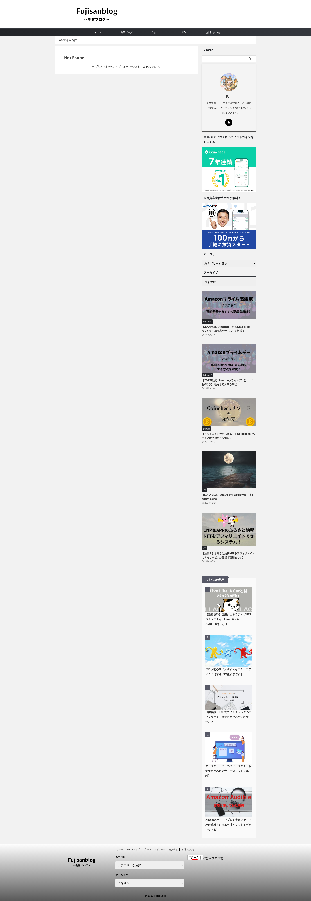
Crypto (155, 32)
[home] (228, 122)
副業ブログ (126, 32)
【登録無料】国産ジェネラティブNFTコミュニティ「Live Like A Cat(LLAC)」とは (228, 619)
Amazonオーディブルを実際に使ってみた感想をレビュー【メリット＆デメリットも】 (228, 824)
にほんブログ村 (213, 858)
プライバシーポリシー (154, 849)
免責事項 (173, 849)
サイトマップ (133, 849)
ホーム (97, 32)
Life (184, 32)
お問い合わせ (213, 32)
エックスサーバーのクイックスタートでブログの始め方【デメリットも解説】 (228, 771)
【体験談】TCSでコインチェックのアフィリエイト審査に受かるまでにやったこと (228, 716)
